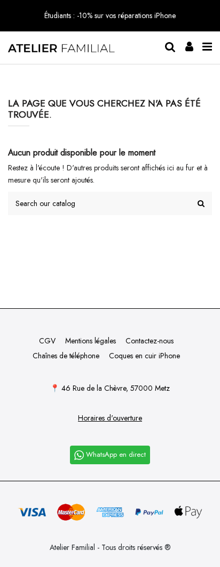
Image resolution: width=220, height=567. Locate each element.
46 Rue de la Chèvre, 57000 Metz (115, 388)
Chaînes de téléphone (66, 355)
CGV (47, 340)
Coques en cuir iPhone (144, 355)
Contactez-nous (149, 340)
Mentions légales (90, 340)
